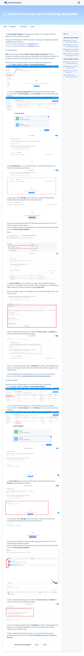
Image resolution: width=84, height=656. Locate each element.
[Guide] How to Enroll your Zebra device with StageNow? (72, 67)
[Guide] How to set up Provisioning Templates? (72, 41)
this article (51, 223)
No (37, 645)
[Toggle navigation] (78, 2)
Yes (46, 645)
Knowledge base (14, 26)
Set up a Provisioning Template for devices (23, 44)
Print (67, 34)
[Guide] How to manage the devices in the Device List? (72, 54)
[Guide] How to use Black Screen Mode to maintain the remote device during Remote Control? (72, 45)
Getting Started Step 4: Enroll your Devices (36, 376)
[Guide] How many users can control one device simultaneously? (71, 62)
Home (5, 26)
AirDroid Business (25, 26)
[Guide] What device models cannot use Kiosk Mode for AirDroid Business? (72, 76)
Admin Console (17, 64)
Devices (32, 26)
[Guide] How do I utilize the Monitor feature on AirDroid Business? (72, 50)
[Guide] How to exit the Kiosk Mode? (71, 71)
